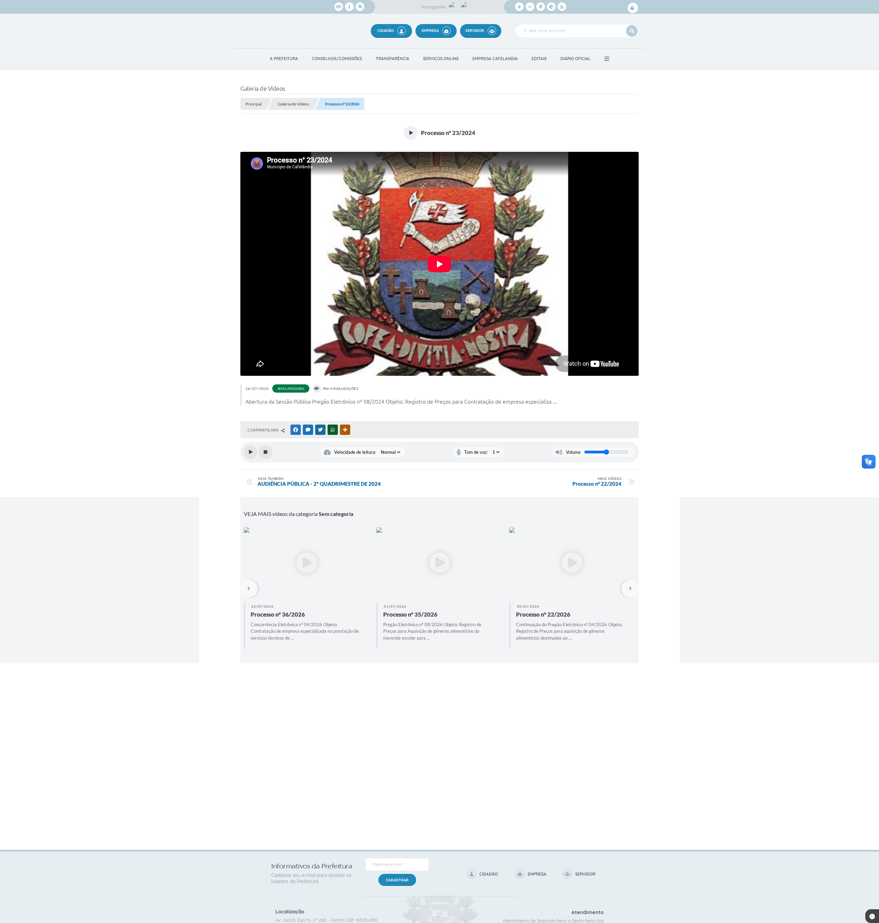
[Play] (251, 452)
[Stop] (265, 452)
